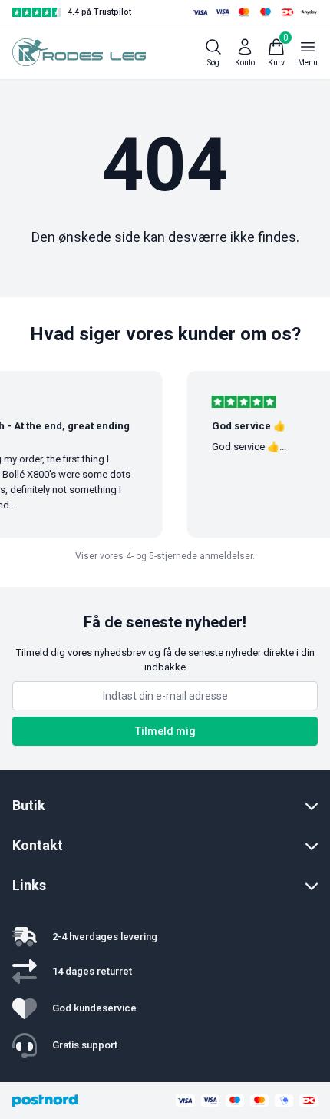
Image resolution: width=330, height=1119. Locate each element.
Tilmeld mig (165, 731)
